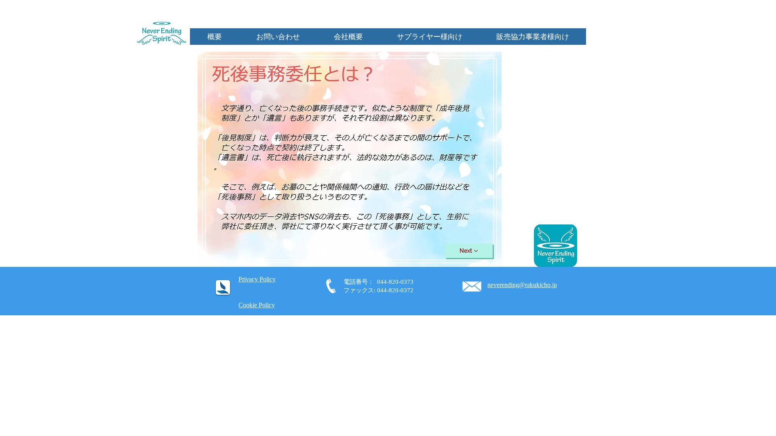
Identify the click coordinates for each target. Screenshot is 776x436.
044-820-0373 (395, 282)
